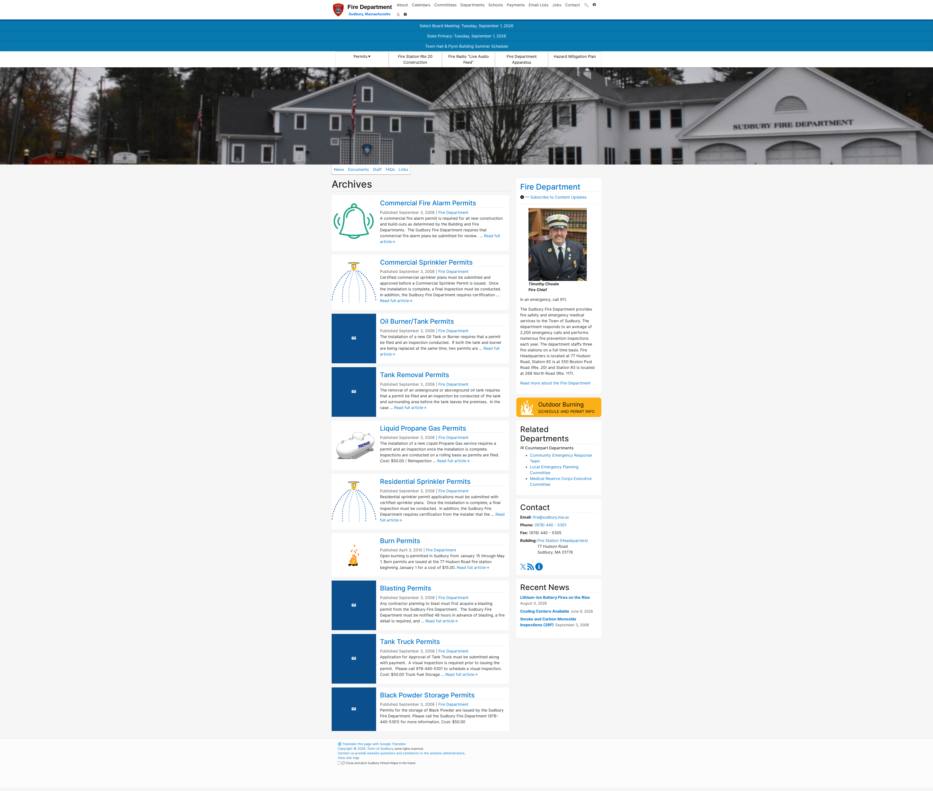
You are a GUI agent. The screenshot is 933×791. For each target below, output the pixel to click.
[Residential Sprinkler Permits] (354, 501)
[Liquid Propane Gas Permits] (354, 445)
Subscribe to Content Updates (558, 197)
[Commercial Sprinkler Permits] (354, 281)
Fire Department (453, 212)
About (402, 4)
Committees (445, 4)
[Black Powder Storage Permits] (354, 708)
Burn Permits (400, 541)
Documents (358, 169)
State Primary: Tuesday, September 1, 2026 (466, 36)
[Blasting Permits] (354, 605)
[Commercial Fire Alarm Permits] (354, 222)
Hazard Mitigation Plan (575, 56)
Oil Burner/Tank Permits (417, 321)
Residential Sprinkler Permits (425, 482)
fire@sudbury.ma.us (551, 517)
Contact (572, 4)
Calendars (421, 4)
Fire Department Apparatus (522, 59)
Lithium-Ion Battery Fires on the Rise (555, 597)
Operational (544, 767)
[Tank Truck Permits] (354, 658)
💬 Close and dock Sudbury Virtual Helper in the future (378, 763)
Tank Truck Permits (410, 642)
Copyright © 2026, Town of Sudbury (365, 748)
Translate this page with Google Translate (372, 744)
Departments (472, 4)
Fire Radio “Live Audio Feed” (468, 59)
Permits (360, 56)
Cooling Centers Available (544, 611)
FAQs (390, 169)
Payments (516, 4)
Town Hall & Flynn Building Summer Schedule (466, 46)
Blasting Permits (405, 588)
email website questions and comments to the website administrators (411, 753)
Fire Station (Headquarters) (562, 540)
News (339, 169)
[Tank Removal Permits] (354, 391)
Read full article (396, 300)
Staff (377, 169)
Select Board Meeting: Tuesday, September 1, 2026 (466, 25)
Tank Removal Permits (414, 375)
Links (403, 169)
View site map (348, 758)
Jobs (556, 4)
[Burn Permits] (354, 554)
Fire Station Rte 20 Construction (415, 59)
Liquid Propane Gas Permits (423, 428)
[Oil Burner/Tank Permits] (354, 338)
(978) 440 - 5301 (550, 524)
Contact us (346, 753)
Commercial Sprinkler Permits (426, 262)
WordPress (536, 744)
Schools (495, 4)
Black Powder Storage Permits (427, 695)
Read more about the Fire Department (555, 383)
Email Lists (538, 4)
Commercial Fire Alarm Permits (428, 203)
